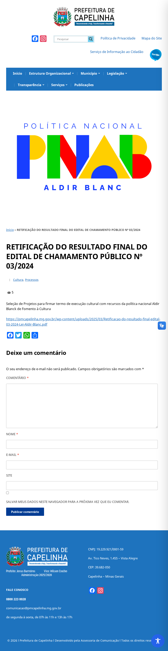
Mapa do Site (152, 38)
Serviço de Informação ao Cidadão (116, 51)
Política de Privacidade (118, 38)
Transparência (29, 85)
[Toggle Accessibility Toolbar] (158, 641)
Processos (32, 280)
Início (17, 73)
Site (9, 475)
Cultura (18, 280)
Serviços (58, 85)
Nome (12, 434)
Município (89, 73)
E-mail (12, 455)
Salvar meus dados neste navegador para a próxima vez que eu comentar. (67, 502)
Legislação (115, 73)
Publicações (84, 85)
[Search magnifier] (91, 39)
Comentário (17, 378)
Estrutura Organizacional (50, 73)
